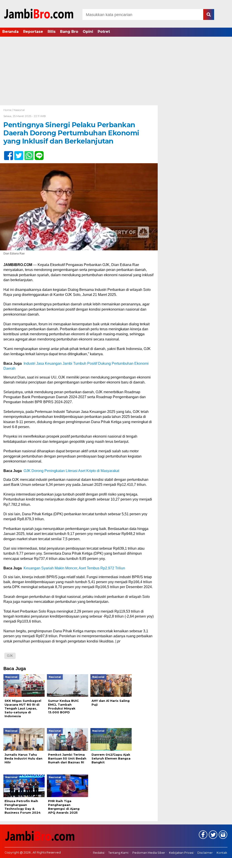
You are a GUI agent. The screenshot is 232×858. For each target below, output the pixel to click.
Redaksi (98, 852)
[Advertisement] (116, 71)
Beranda (10, 31)
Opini (88, 31)
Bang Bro (69, 31)
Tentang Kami (118, 852)
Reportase (33, 31)
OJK (10, 655)
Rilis (52, 31)
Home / (8, 110)
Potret (104, 31)
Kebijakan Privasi (181, 852)
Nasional (19, 110)
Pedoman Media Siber (148, 852)
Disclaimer (205, 852)
